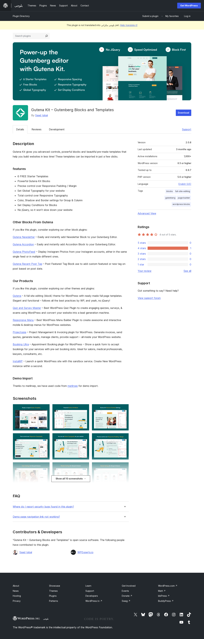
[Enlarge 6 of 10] (124, 437)
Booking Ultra (21, 344)
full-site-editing (182, 191)
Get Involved (128, 585)
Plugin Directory (21, 16)
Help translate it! (128, 25)
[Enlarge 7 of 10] (45, 466)
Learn (88, 585)
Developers (91, 595)
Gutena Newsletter (24, 237)
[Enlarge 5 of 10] (85, 437)
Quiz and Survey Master (27, 308)
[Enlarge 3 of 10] (124, 408)
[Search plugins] (46, 36)
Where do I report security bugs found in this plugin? (43, 506)
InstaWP (18, 361)
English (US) (184, 184)
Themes (53, 590)
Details (20, 129)
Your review (144, 270)
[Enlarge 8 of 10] (85, 466)
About (16, 585)
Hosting (17, 595)
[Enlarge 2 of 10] (85, 408)
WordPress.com (167, 585)
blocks (169, 191)
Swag (126, 601)
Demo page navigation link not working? (36, 516)
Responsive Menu (23, 320)
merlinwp (73, 385)
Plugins (53, 595)
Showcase (54, 585)
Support (186, 129)
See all (187, 270)
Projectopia (19, 332)
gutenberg (170, 198)
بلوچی (46, 618)
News (16, 590)
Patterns (53, 601)
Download (183, 112)
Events (125, 590)
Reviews (36, 129)
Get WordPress (189, 5)
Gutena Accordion (23, 244)
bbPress (164, 595)
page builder (184, 198)
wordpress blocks (181, 204)
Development (57, 129)
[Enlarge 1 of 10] (45, 408)
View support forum (149, 298)
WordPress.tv (93, 601)
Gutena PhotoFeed (24, 251)
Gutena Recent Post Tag (27, 263)
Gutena (17, 295)
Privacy (17, 601)
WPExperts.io (85, 552)
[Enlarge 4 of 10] (45, 437)
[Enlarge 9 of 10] (124, 466)
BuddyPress (166, 601)
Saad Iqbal (41, 115)
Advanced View (147, 213)
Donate (127, 595)
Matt (162, 590)
